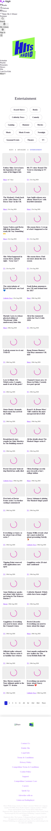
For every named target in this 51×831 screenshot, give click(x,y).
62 (28, 703)
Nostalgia (41, 132)
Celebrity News (18, 117)
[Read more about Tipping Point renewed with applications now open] (13, 554)
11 (20, 703)
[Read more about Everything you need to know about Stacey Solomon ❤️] (37, 672)
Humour (25, 125)
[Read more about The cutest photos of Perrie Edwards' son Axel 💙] (13, 278)
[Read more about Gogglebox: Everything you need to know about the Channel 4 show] (13, 613)
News (4, 11)
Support (25, 776)
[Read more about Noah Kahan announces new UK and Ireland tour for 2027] (37, 278)
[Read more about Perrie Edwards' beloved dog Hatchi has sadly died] (13, 460)
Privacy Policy (25, 762)
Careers (25, 786)
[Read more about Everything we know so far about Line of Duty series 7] (13, 524)
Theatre (30, 140)
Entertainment (36, 150)
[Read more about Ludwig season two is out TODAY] (13, 342)
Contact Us (25, 743)
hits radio (22, 150)
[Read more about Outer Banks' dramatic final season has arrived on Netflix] (13, 401)
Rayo (11, 150)
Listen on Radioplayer (26, 800)
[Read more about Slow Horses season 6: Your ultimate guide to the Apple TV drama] (13, 672)
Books (35, 110)
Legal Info (25, 753)
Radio (4, 5)
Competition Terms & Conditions (25, 767)
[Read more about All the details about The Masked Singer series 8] (37, 430)
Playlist (2, 63)
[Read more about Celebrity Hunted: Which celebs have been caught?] (37, 583)
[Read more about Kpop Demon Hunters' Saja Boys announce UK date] (37, 342)
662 (38, 703)
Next (44, 703)
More (2, 74)
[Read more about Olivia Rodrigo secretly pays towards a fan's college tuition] (37, 460)
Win (1, 69)
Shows (2, 67)
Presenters (4, 65)
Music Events (24, 132)
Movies (40, 125)
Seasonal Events (12, 140)
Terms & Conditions (25, 758)
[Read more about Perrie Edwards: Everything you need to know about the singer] (37, 613)
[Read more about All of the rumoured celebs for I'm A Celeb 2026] (37, 307)
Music (8, 132)
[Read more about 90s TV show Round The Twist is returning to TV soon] (37, 159)
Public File (25, 748)
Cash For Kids (5, 71)
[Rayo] (17, 724)
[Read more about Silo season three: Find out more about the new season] (37, 248)
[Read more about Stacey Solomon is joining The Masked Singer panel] (37, 490)
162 (32, 703)
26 (24, 703)
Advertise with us (25, 795)
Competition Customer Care (25, 781)
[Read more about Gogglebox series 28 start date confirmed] (37, 554)
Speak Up (26, 791)
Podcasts (5, 8)
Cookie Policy (25, 772)
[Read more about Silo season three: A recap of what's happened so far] (37, 218)
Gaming (11, 125)
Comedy (35, 117)
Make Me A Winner (9, 14)
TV (43, 140)
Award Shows (19, 110)
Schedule (3, 61)
